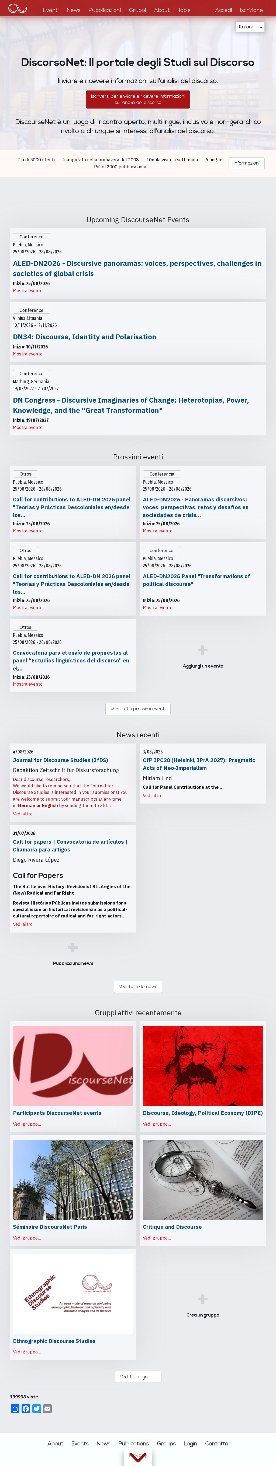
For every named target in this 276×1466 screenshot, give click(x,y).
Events (80, 1443)
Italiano (246, 27)
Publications (134, 1443)
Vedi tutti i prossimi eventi (138, 709)
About (55, 1443)
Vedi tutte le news (138, 987)
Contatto (216, 1443)
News (104, 1443)
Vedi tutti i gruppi (138, 1377)
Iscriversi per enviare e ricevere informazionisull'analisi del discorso (138, 99)
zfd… (105, 805)
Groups (166, 1443)
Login (190, 1443)
